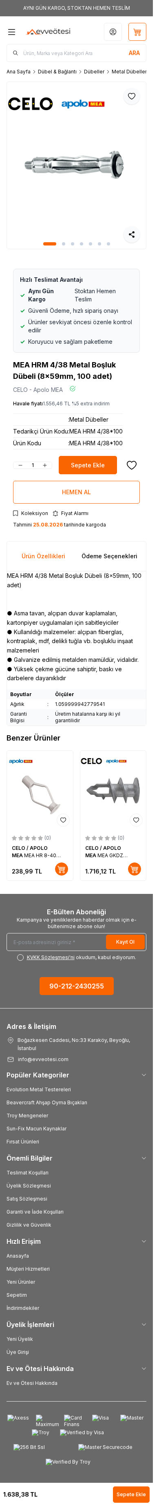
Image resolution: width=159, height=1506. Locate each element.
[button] (49, 243)
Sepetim (17, 1295)
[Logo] (48, 32)
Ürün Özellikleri (43, 556)
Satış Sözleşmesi (27, 1199)
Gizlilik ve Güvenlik (29, 1225)
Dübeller (94, 72)
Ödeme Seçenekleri (109, 556)
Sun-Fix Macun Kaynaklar (36, 1129)
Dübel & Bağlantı (57, 72)
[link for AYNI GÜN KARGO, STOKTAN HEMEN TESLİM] (76, 8)
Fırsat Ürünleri (23, 1142)
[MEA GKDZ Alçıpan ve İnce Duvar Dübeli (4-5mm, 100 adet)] (113, 790)
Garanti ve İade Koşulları (35, 1212)
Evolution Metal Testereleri (39, 1089)
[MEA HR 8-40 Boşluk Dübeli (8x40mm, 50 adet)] (40, 790)
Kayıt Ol (125, 942)
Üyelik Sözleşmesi (29, 1186)
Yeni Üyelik (20, 1339)
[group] (76, 165)
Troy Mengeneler (27, 1115)
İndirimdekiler (23, 1308)
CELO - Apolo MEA (38, 389)
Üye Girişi (18, 1352)
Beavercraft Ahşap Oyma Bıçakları (47, 1102)
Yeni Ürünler (21, 1282)
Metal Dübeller (129, 72)
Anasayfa (18, 1256)
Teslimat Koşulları (28, 1173)
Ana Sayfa (19, 72)
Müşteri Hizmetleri (28, 1269)
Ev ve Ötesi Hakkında (32, 1383)
